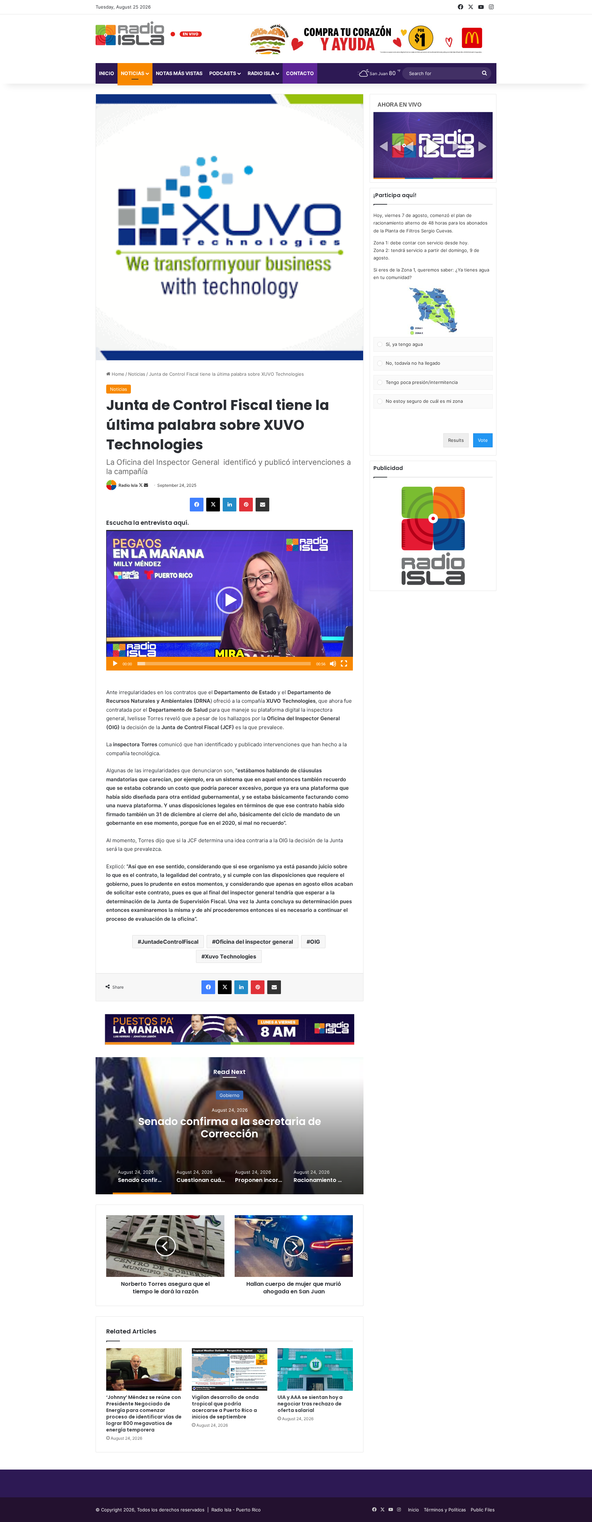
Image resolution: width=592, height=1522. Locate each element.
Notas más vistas (179, 73)
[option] (229, 1125)
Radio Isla (128, 485)
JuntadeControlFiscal (169, 941)
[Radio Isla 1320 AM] (130, 33)
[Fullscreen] (344, 663)
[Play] (115, 663)
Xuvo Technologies (230, 956)
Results (456, 440)
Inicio (106, 73)
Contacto (300, 73)
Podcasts (222, 73)
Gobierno (229, 1095)
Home (117, 374)
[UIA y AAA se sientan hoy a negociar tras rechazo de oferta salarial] (315, 1369)
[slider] (224, 663)
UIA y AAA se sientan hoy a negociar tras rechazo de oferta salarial (310, 1404)
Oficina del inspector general (254, 941)
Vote (483, 440)
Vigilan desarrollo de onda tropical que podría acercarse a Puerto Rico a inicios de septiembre (225, 1407)
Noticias (132, 73)
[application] (229, 600)
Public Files (483, 1509)
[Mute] (333, 663)
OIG (315, 941)
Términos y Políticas (445, 1509)
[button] (229, 600)
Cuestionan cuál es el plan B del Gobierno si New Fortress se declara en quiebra (229, 1127)
